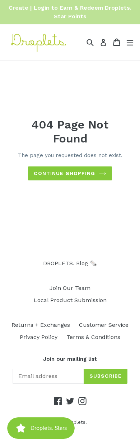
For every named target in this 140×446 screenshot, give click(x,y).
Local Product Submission (70, 300)
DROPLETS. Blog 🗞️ (70, 263)
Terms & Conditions (93, 337)
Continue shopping (64, 173)
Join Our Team (70, 288)
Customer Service (104, 324)
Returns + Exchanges (40, 324)
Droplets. (76, 422)
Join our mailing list (70, 359)
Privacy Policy (38, 337)
